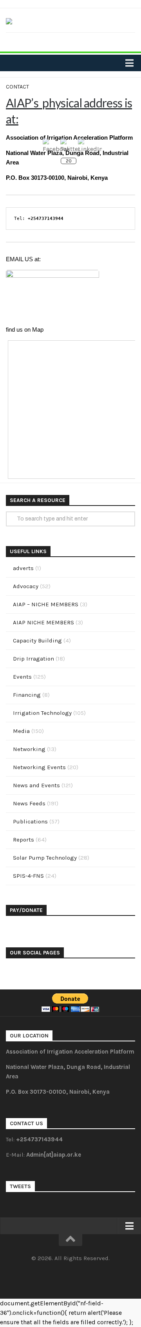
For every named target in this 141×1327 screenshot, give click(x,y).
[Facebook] (58, 41)
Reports (23, 839)
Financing (27, 694)
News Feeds (29, 803)
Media (21, 731)
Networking (29, 749)
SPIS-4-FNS (28, 875)
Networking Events (39, 767)
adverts (23, 568)
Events (22, 676)
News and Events (36, 785)
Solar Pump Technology (45, 857)
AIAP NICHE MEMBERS (43, 622)
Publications (30, 821)
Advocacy (25, 586)
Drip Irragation (33, 658)
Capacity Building (37, 640)
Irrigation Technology (42, 712)
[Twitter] (70, 41)
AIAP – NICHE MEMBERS (45, 604)
